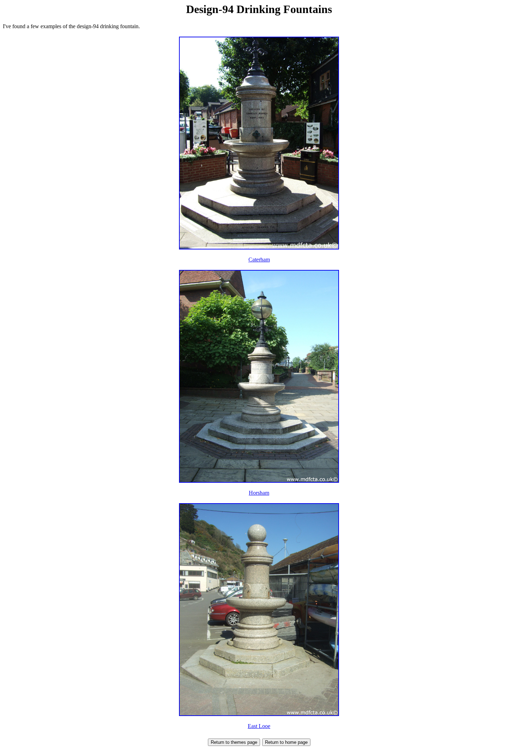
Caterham (259, 260)
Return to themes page (234, 742)
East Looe (259, 726)
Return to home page (286, 742)
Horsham (259, 493)
